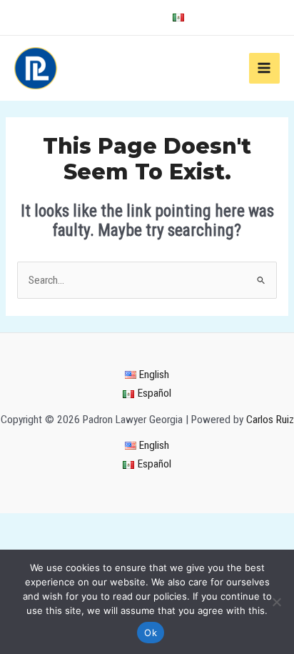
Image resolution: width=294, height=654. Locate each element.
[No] (276, 602)
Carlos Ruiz (270, 419)
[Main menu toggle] (264, 68)
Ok (150, 632)
